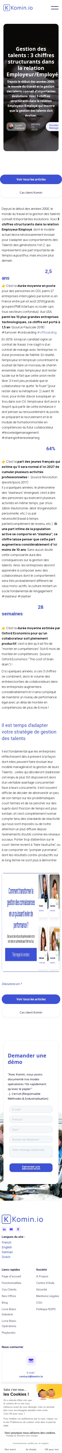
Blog (5, 1302)
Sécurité (41, 1289)
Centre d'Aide (45, 1283)
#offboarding (46, 332)
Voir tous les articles (31, 179)
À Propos (42, 1276)
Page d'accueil (11, 1276)
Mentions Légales (47, 1296)
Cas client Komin (31, 192)
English (7, 1247)
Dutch (6, 1257)
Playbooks (8, 1332)
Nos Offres (9, 1296)
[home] (24, 7)
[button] (55, 7)
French (6, 1242)
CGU (39, 1302)
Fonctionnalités (11, 1283)
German (7, 1252)
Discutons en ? (12, 984)
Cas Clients (9, 1289)
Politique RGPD (46, 1309)
